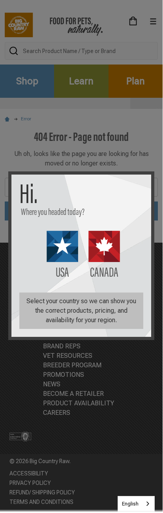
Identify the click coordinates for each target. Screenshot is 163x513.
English (130, 504)
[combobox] (136, 503)
